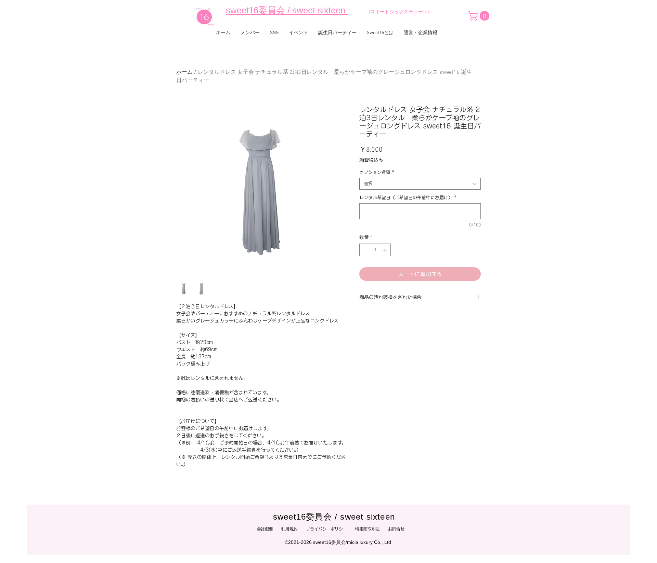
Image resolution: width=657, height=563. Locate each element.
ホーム (184, 72)
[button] (480, 16)
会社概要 (265, 529)
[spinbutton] (375, 250)
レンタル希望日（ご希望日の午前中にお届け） (407, 197)
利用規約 (289, 529)
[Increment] (385, 250)
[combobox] (420, 184)
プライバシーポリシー (330, 529)
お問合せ (398, 529)
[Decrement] (364, 250)
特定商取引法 (367, 529)
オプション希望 (376, 172)
